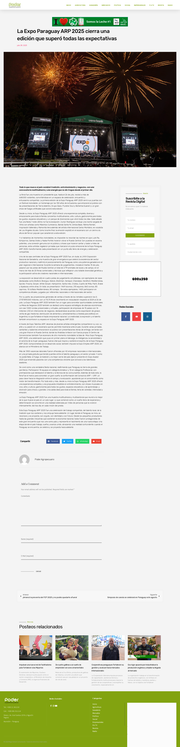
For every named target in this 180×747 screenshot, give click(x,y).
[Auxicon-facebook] (51, 706)
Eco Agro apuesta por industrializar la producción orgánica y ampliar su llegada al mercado (144, 668)
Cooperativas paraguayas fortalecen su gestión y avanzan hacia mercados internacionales (108, 668)
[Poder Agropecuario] (16, 5)
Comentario (25, 496)
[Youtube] (56, 706)
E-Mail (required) (27, 556)
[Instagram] (53, 706)
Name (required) (27, 539)
